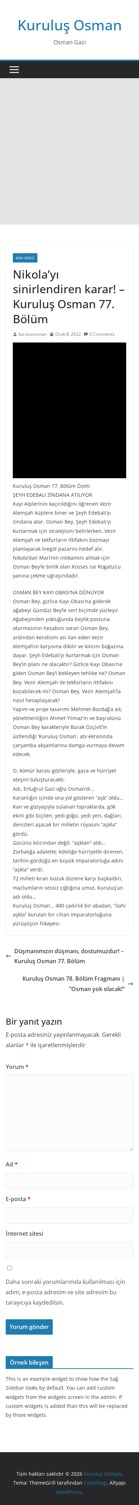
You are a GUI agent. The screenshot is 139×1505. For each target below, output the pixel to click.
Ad (12, 1164)
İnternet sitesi (24, 1234)
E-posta (18, 1199)
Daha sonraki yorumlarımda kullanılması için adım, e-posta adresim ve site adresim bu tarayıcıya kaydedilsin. (65, 1292)
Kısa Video (25, 257)
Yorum (17, 1067)
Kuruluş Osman (69, 25)
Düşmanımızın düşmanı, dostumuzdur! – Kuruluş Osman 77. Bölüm (69, 956)
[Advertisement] (69, 151)
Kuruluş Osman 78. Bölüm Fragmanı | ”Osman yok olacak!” (73, 984)
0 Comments (102, 334)
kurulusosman (33, 334)
